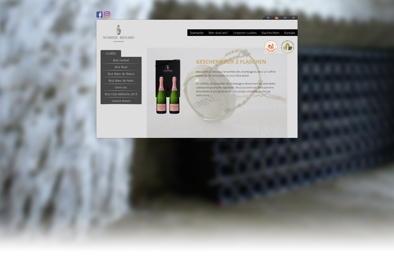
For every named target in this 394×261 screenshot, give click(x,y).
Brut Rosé (121, 67)
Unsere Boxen (121, 101)
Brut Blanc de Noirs (121, 80)
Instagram (107, 14)
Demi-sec (121, 87)
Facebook (99, 14)
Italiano (293, 18)
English (285, 18)
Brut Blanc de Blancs (121, 74)
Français (268, 18)
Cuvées (111, 53)
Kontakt (289, 33)
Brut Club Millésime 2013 (121, 94)
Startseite (197, 33)
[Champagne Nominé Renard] (118, 33)
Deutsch (276, 18)
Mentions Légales (241, 142)
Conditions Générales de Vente (270, 142)
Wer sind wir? (218, 33)
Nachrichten (270, 33)
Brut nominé (121, 60)
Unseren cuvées (245, 33)
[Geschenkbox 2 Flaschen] (168, 115)
